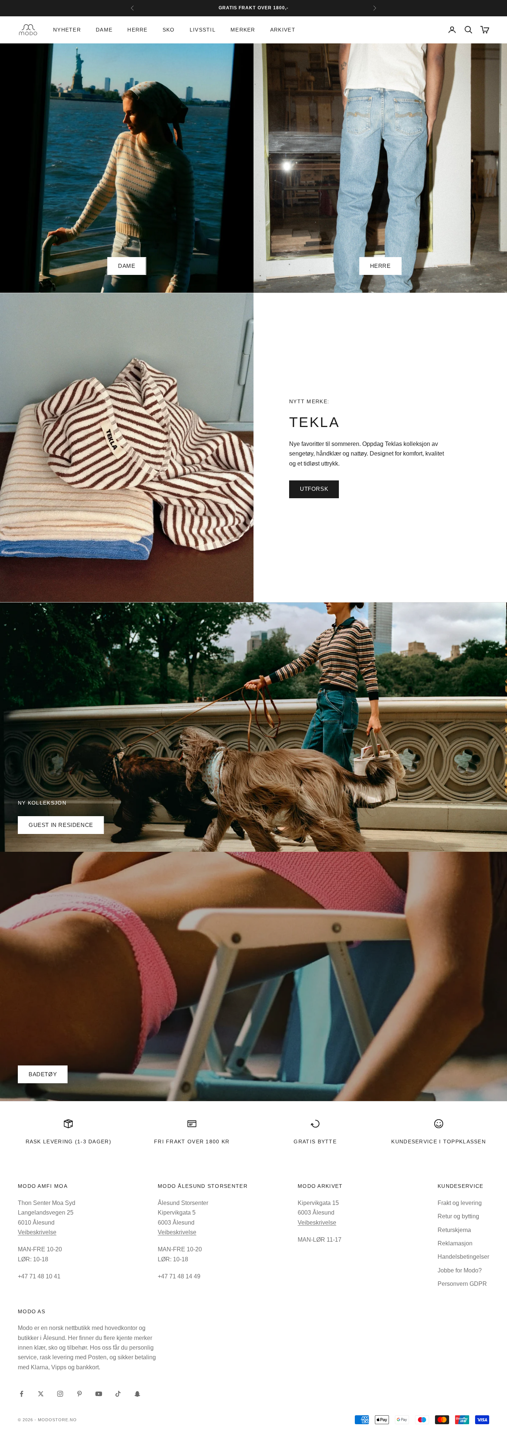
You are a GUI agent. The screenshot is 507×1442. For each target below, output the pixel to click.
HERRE (380, 266)
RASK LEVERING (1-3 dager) (68, 1141)
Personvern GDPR (462, 1284)
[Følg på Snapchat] (137, 1393)
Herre (137, 30)
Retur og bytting (458, 1216)
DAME (126, 266)
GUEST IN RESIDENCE (61, 825)
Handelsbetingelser (463, 1257)
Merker (242, 30)
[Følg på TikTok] (118, 1393)
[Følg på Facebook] (21, 1393)
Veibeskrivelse (37, 1232)
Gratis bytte (315, 1141)
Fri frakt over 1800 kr (192, 1141)
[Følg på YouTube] (98, 1393)
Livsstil (203, 30)
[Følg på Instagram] (60, 1393)
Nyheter (67, 30)
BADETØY (43, 1074)
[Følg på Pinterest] (79, 1393)
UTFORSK (314, 489)
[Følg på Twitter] (41, 1393)
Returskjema (454, 1230)
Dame (104, 30)
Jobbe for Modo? (460, 1270)
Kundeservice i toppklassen (438, 1141)
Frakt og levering (460, 1203)
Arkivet (282, 30)
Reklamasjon (455, 1243)
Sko (169, 30)
